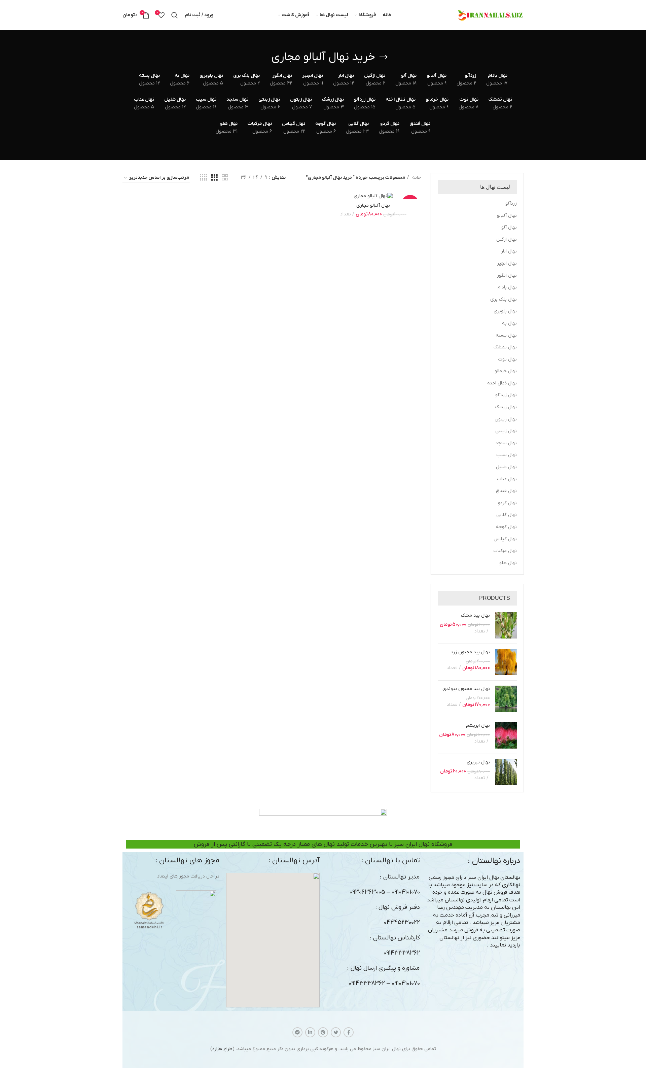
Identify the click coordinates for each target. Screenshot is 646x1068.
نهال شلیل (506, 467)
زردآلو (511, 203)
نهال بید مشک (475, 615)
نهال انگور (507, 275)
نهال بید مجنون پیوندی (466, 689)
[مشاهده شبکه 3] (214, 177)
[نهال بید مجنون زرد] (506, 662)
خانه (416, 177)
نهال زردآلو (506, 395)
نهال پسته (506, 335)
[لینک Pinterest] (323, 1032)
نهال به (509, 323)
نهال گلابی (506, 515)
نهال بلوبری (505, 311)
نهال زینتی (506, 431)
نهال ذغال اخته (502, 383)
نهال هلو (508, 563)
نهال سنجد (506, 443)
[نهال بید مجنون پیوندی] (506, 699)
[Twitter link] (336, 1032)
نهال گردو (507, 503)
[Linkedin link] (310, 1032)
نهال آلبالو (507, 215)
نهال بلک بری (503, 299)
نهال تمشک (505, 347)
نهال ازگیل (506, 239)
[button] (273, 940)
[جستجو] (174, 15)
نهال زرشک (506, 407)
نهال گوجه (506, 527)
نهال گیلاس (505, 539)
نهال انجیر (507, 263)
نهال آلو (509, 227)
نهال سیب (506, 455)
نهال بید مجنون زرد (470, 652)
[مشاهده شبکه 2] (225, 177)
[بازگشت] (383, 57)
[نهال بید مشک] (506, 625)
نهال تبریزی (478, 762)
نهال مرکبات (505, 551)
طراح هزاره (222, 1049)
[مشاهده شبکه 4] (203, 177)
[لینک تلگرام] (297, 1032)
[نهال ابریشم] (506, 735)
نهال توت (507, 359)
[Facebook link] (349, 1032)
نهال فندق (506, 491)
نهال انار (509, 251)
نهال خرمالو (506, 371)
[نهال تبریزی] (506, 772)
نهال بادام (507, 287)
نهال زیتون (506, 419)
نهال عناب (507, 479)
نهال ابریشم (478, 725)
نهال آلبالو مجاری (373, 205)
